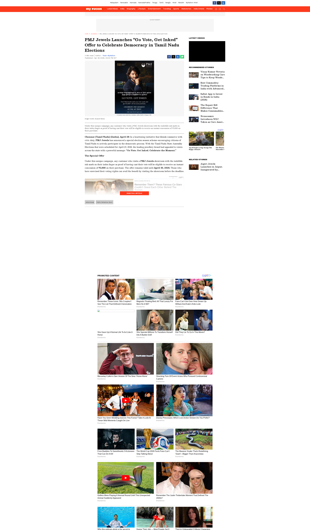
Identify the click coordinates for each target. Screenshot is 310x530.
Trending (167, 9)
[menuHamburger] (220, 9)
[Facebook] (215, 3)
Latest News (112, 9)
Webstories (186, 9)
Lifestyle (142, 9)
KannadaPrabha (144, 3)
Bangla (167, 3)
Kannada (133, 3)
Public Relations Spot (104, 202)
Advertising (90, 202)
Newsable (124, 3)
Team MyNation (108, 55)
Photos (209, 9)
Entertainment (154, 9)
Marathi (181, 3)
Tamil (161, 3)
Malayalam (114, 3)
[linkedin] (223, 3)
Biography (131, 9)
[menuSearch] (224, 9)
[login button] (216, 9)
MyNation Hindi (192, 3)
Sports (176, 9)
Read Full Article (134, 193)
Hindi (174, 3)
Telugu (154, 3)
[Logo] (95, 9)
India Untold (199, 9)
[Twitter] (219, 3)
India (122, 9)
